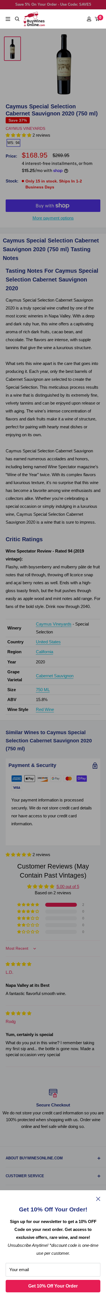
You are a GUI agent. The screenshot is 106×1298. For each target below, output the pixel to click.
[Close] (98, 1199)
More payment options (53, 218)
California (44, 651)
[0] (97, 19)
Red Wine (45, 709)
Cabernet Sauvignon (54, 675)
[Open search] (17, 19)
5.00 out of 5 (68, 886)
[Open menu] (8, 19)
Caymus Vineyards (25, 128)
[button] (19, 854)
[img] (18, 964)
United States (48, 641)
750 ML (43, 689)
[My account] (89, 19)
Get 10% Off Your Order (53, 1286)
